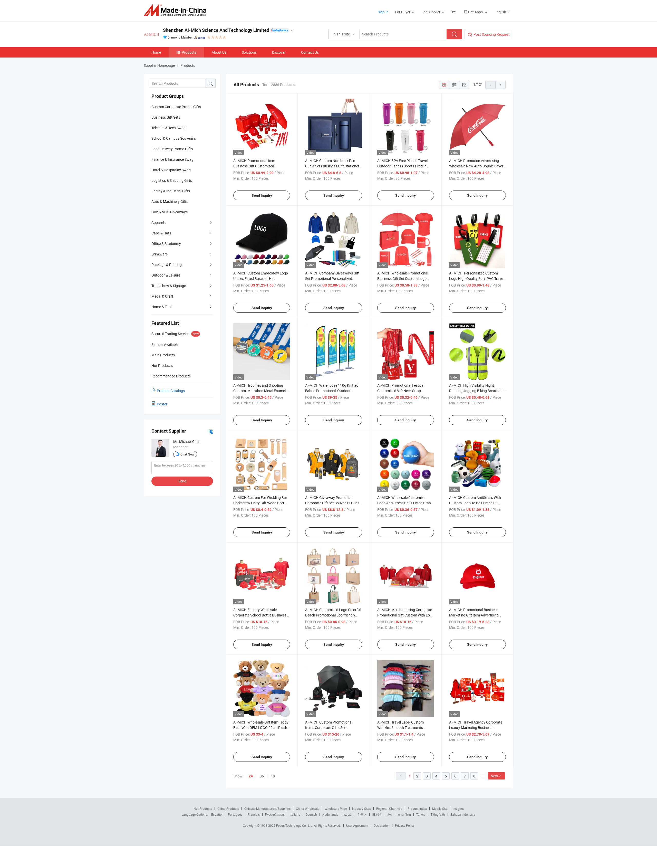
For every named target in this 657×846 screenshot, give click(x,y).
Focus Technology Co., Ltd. (295, 825)
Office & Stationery (166, 243)
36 (262, 776)
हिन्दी (389, 814)
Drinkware (159, 254)
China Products (228, 808)
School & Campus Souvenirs (173, 138)
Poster (162, 404)
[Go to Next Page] (500, 85)
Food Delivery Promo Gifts (172, 148)
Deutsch (311, 814)
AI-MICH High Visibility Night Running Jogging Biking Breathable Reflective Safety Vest (477, 390)
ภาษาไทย (404, 814)
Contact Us (310, 52)
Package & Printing (166, 264)
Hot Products (203, 808)
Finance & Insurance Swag (172, 159)
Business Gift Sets (165, 117)
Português (235, 814)
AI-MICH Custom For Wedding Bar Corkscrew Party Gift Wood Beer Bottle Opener (260, 503)
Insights (458, 808)
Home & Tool (161, 306)
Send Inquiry (262, 195)
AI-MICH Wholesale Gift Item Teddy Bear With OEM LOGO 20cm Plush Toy (260, 727)
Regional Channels (389, 808)
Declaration (382, 825)
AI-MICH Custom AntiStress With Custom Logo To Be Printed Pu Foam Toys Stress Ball (475, 503)
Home (156, 52)
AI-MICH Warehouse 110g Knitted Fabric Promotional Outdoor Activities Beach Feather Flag (332, 390)
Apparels (158, 222)
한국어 (362, 814)
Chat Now (187, 454)
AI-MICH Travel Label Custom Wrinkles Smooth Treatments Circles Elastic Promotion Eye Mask (405, 727)
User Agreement (357, 825)
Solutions (249, 52)
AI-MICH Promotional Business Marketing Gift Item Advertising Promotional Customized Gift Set (475, 615)
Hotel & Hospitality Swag (171, 169)
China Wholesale (307, 808)
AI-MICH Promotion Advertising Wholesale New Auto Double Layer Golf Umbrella (476, 166)
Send (182, 481)
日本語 (376, 814)
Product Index (417, 808)
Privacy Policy (404, 825)
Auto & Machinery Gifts (169, 201)
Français (254, 814)
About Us (219, 52)
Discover (279, 52)
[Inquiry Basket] (454, 11)
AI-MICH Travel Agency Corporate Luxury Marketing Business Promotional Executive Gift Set (475, 727)
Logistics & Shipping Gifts (171, 180)
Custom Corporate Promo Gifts (176, 106)
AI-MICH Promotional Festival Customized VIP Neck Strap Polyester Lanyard (400, 390)
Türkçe (420, 814)
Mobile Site (439, 808)
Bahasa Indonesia (462, 814)
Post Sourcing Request (492, 34)
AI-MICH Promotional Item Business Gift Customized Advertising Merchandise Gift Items (261, 166)
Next (494, 775)
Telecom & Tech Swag (168, 127)
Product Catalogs (171, 390)
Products (189, 52)
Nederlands (330, 814)
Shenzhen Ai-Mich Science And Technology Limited (216, 30)
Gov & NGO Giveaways (169, 212)
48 (273, 776)
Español (217, 814)
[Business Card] (211, 431)
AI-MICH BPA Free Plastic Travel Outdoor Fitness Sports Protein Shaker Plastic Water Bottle (402, 166)
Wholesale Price (336, 808)
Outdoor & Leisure (165, 275)
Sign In (383, 11)
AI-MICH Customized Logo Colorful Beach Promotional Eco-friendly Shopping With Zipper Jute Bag (333, 615)
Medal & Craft (162, 296)
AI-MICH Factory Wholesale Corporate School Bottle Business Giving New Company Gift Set (259, 615)
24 (251, 776)
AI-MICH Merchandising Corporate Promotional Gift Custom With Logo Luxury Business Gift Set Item (405, 615)
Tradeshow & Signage (168, 285)
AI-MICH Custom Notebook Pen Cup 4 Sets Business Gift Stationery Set (333, 166)
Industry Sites (361, 808)
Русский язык (274, 814)
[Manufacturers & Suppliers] (177, 10)
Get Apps (475, 11)
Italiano (295, 814)
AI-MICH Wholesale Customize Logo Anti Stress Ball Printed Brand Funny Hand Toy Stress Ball (405, 503)
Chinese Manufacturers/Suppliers (267, 808)
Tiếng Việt (438, 814)
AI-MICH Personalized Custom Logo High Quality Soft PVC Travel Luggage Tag (476, 278)
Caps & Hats (161, 233)
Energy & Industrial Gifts (170, 190)
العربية (348, 814)
